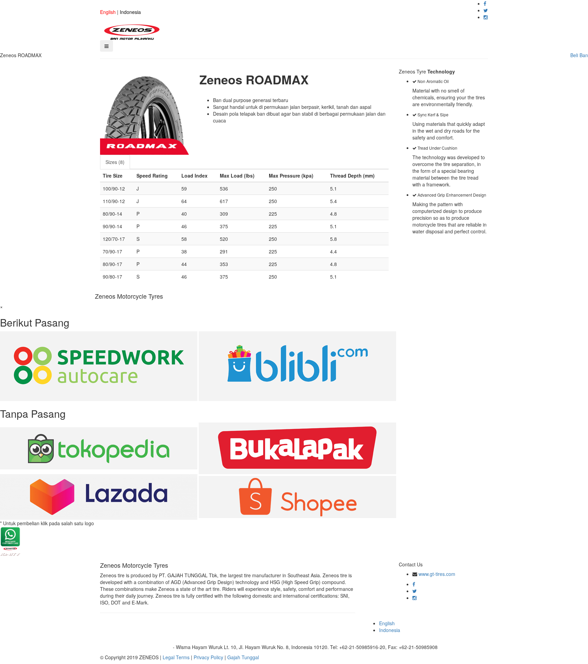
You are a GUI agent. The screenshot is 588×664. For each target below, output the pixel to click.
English (108, 12)
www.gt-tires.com (437, 573)
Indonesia (130, 12)
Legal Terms (176, 657)
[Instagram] (486, 17)
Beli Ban (579, 55)
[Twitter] (486, 10)
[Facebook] (485, 3)
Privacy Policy (208, 657)
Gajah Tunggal (243, 657)
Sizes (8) (115, 162)
